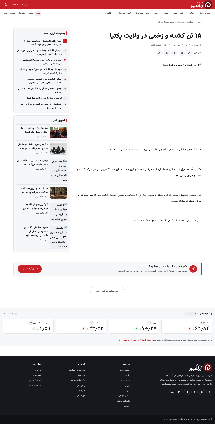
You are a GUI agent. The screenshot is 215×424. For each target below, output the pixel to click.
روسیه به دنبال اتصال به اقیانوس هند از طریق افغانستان (40, 90)
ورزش (156, 13)
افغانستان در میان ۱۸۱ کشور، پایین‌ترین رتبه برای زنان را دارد (41, 106)
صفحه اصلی (204, 13)
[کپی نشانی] (160, 53)
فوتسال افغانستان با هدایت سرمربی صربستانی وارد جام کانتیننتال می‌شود (39, 52)
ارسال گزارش (32, 269)
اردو (5, 13)
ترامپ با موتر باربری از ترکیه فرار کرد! (44, 98)
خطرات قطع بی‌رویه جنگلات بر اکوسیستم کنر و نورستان (35, 190)
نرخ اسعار (81, 375)
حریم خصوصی (35, 380)
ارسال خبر (81, 385)
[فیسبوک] (209, 392)
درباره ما (38, 370)
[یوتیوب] (180, 392)
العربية (13, 13)
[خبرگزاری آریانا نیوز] (201, 4)
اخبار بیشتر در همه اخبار (107, 291)
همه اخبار (178, 13)
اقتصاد (108, 13)
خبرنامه (82, 390)
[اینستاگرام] (194, 392)
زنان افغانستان (124, 13)
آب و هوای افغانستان (76, 370)
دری (38, 13)
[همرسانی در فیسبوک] (174, 53)
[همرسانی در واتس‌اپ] (189, 53)
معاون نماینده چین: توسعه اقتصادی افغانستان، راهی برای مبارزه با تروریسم (43, 81)
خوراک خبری (80, 395)
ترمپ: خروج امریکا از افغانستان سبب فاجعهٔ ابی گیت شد (32, 163)
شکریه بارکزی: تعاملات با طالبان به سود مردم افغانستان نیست (33, 146)
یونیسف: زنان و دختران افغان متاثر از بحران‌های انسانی (34, 130)
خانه (200, 22)
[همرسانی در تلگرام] (182, 53)
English (22, 13)
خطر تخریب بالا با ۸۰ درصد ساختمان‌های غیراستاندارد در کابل (42, 62)
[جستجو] (6, 5)
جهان (166, 13)
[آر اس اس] (172, 392)
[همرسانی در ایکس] (167, 53)
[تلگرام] (187, 392)
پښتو (31, 13)
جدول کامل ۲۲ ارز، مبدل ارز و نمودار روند (135, 340)
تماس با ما (37, 375)
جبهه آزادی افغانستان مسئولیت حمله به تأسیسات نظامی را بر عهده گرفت (43, 43)
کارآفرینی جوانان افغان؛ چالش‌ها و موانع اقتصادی (35, 206)
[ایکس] (202, 392)
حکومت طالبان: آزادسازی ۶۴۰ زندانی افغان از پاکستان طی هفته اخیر (36, 231)
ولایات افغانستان (78, 380)
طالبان (191, 13)
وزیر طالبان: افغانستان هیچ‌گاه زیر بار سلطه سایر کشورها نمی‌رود (41, 71)
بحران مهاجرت (142, 13)
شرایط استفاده (35, 385)
